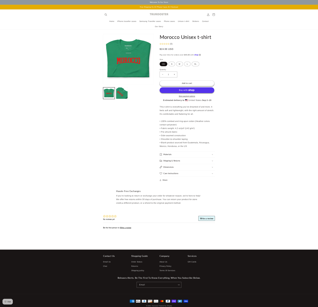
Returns (134, 266)
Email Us (107, 262)
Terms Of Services (167, 270)
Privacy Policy (165, 266)
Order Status (136, 262)
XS (163, 64)
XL (195, 64)
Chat (105, 266)
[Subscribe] (178, 285)
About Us (163, 262)
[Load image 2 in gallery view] (122, 93)
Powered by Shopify (165, 306)
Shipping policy (137, 270)
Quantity (163, 69)
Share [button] (165, 180)
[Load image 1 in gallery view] (109, 93)
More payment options (187, 96)
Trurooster (155, 306)
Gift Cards (192, 262)
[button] (106, 14)
